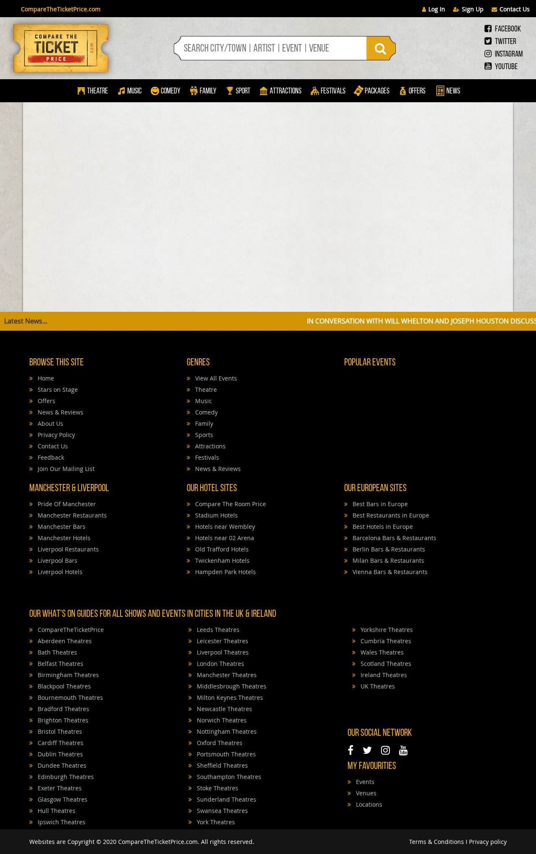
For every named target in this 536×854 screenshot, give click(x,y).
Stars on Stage (57, 389)
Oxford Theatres (218, 743)
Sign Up (473, 9)
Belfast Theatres (59, 664)
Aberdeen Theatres (64, 641)
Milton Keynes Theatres (229, 697)
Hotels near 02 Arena (223, 538)
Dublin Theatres (59, 754)
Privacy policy (488, 842)
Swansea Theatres (221, 811)
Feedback (50, 457)
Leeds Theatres (217, 630)
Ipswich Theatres (60, 822)
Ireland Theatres (383, 675)
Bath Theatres (56, 652)
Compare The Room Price (229, 504)
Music (134, 92)
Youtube (506, 67)
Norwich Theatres (221, 720)
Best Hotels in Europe (382, 527)
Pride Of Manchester (66, 504)
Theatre (97, 92)
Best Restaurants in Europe (390, 515)
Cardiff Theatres (59, 743)
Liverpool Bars (56, 560)
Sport (242, 92)
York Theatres (215, 822)
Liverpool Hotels (59, 572)
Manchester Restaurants (71, 515)
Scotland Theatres (385, 664)
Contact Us (515, 9)
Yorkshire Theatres (386, 630)
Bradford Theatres (62, 709)
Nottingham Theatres (226, 731)
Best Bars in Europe (379, 504)
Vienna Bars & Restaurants (389, 572)
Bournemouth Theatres (69, 697)
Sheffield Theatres (221, 765)
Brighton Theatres (62, 720)
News (452, 92)
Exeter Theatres (59, 788)
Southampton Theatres (228, 777)
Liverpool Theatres (222, 652)
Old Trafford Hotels (221, 549)
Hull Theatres (55, 811)
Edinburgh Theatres (65, 777)
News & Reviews (59, 412)
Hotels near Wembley (224, 527)
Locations (368, 804)
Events (364, 782)
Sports (203, 435)
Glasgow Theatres (62, 799)
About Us (49, 423)
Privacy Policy (55, 435)
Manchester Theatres (226, 675)
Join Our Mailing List (65, 469)
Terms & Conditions (436, 842)
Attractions (286, 92)
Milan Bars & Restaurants (387, 560)
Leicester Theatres (221, 641)
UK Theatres (377, 686)
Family (208, 92)
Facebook (507, 29)
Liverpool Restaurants (67, 549)
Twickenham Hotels (221, 560)
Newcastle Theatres (223, 709)
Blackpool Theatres (63, 686)
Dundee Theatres (61, 765)
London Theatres (219, 664)
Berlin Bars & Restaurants (388, 549)
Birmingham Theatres (67, 675)
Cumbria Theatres (385, 641)
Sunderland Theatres (225, 799)
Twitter (505, 42)
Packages (377, 92)
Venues (365, 793)
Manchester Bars (60, 527)
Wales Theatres (381, 652)
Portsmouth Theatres (225, 754)
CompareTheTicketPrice (70, 630)
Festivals (333, 92)
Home (45, 378)
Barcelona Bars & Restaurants (393, 538)
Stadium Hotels (215, 515)
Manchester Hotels (63, 538)
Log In (436, 9)
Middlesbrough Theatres (230, 686)
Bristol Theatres (59, 731)
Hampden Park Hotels (224, 572)
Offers (417, 92)
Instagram (508, 54)
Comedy (170, 92)
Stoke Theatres (216, 788)
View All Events (215, 378)
